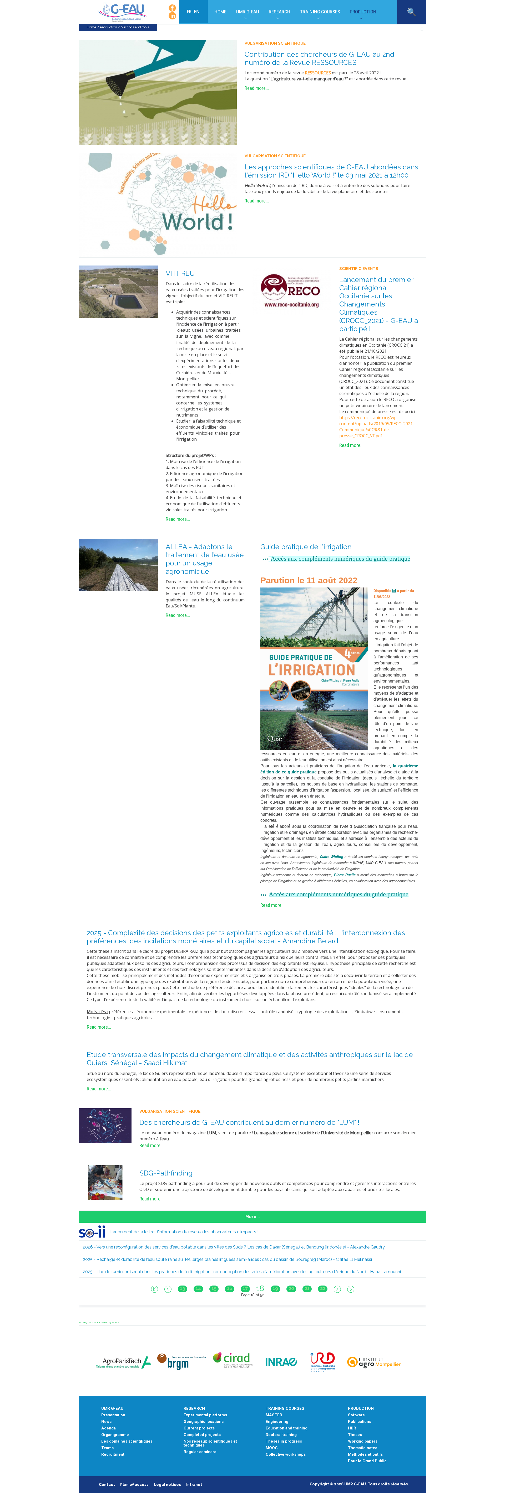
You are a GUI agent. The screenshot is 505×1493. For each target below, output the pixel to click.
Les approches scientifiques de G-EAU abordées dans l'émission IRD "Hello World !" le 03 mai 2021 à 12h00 (331, 171)
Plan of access (134, 1484)
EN (197, 11)
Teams (107, 1448)
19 (275, 1288)
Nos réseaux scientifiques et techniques (210, 1443)
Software (356, 1415)
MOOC (272, 1448)
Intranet (194, 1484)
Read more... (257, 88)
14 (198, 1288)
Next (337, 1289)
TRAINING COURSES (285, 1409)
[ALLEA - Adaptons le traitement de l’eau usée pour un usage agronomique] (118, 565)
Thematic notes (362, 1448)
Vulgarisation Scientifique (275, 43)
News (106, 1422)
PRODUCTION (361, 1409)
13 (182, 1288)
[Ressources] (158, 92)
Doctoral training (281, 1435)
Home (220, 12)
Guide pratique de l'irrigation (306, 547)
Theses (355, 1435)
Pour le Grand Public (367, 1461)
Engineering (277, 1422)
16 (229, 1288)
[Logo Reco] (291, 291)
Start (154, 1289)
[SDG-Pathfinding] (105, 1182)
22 (322, 1288)
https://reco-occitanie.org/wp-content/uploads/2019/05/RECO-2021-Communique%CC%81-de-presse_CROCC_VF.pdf (376, 427)
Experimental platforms (205, 1415)
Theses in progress (284, 1441)
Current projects (199, 1428)
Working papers (362, 1441)
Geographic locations (204, 1422)
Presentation (113, 1415)
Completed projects (202, 1435)
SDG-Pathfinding (166, 1173)
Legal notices (167, 1484)
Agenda (108, 1428)
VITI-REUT (182, 273)
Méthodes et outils (365, 1454)
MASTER (274, 1415)
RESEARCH (194, 1409)
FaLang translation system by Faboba (99, 1322)
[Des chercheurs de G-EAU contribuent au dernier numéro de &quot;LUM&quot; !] (105, 1125)
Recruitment (112, 1454)
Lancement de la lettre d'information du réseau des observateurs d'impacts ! (184, 1231)
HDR (352, 1428)
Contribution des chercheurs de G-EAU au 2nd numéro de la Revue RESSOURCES (319, 58)
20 (291, 1288)
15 (213, 1288)
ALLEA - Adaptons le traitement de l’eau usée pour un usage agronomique (205, 559)
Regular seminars (200, 1452)
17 (245, 1288)
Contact (107, 1484)
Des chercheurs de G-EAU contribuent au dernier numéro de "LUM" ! (249, 1122)
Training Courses (320, 12)
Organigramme (115, 1435)
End (350, 1289)
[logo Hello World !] (158, 204)
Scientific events (358, 268)
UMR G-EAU (247, 12)
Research (279, 12)
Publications (359, 1422)
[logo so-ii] (92, 1231)
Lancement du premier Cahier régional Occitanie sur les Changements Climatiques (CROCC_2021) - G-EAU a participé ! (378, 304)
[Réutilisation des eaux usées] (118, 291)
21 (307, 1288)
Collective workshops (286, 1454)
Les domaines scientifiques (127, 1441)
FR (190, 11)
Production (363, 12)
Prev (167, 1289)
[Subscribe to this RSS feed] (421, 29)
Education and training (286, 1428)
